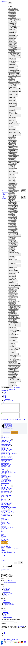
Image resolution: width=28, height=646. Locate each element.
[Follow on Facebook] (4, 556)
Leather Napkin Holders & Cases (8, 512)
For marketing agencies (8, 603)
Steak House (3, 536)
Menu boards (6, 589)
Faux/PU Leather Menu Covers (8, 453)
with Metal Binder (5, 441)
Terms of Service (11, 639)
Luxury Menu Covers (5, 465)
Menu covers (6, 586)
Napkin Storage (4, 510)
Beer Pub (3, 535)
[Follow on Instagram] (4, 558)
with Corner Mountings (6, 444)
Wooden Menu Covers (6, 440)
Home (4, 610)
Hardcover (3, 447)
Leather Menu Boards (6, 491)
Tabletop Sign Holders (6, 476)
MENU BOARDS (7, 425)
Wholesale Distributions (6, 547)
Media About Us (7, 613)
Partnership (7, 399)
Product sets (6, 594)
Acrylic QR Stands (5, 522)
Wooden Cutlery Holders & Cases (8, 507)
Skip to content (4, 1)
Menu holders (6, 588)
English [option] (23, 196)
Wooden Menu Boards (6, 485)
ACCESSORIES (7, 426)
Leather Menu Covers (6, 445)
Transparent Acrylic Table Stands (8, 472)
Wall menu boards (7, 593)
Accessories (6, 590)
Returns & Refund (7, 617)
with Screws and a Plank (6, 442)
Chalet (2, 531)
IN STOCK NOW (10, 432)
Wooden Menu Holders (6, 481)
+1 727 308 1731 (8, 580)
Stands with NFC (4, 526)
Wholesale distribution (8, 604)
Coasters (2, 518)
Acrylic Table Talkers (5, 479)
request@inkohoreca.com (10, 582)
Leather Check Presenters (6, 502)
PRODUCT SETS (7, 430)
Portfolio (5, 397)
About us (5, 393)
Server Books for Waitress (6, 503)
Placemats (3, 516)
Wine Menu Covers (5, 463)
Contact (5, 396)
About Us (5, 612)
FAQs (4, 395)
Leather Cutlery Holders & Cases (8, 508)
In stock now (6, 595)
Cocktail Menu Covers (6, 461)
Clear (16, 562)
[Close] (2, 436)
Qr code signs (6, 592)
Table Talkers (4, 477)
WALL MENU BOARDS (8, 428)
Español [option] (23, 197)
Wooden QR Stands (5, 524)
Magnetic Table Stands (6, 473)
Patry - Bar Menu (4, 539)
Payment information (8, 400)
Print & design (6, 602)
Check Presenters (5, 499)
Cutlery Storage (4, 506)
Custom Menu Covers (6, 464)
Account (2, 560)
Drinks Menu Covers (5, 460)
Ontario (2, 532)
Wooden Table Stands (5, 471)
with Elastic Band (5, 452)
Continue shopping (5, 569)
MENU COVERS (7, 423)
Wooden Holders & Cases (6, 511)
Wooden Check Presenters (6, 500)
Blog (4, 392)
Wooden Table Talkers (6, 480)
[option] (13, 9)
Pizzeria (2, 534)
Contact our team (7, 605)
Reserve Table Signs (5, 504)
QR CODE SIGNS (7, 427)
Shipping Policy (9, 640)
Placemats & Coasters (6, 515)
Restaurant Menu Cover (6, 459)
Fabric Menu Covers (5, 456)
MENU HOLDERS (8, 424)
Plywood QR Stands (5, 523)
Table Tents (3, 475)
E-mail (15, 622)
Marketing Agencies (5, 546)
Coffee (2, 538)
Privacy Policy (21, 626)
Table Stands (4, 469)
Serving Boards (4, 514)
